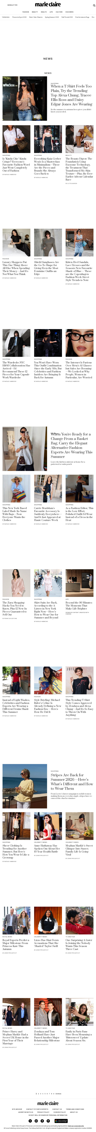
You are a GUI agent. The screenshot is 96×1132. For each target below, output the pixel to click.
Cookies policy (60, 1112)
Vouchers (69, 12)
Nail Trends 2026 (67, 17)
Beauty (35, 12)
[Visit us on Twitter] (30, 1121)
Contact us (57, 1109)
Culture (59, 12)
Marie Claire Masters (35, 17)
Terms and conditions (75, 1109)
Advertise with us (25, 1112)
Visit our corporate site (76, 1126)
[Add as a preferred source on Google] (68, 1121)
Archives (58, 1094)
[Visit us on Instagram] (36, 1121)
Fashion (25, 12)
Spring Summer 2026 (52, 17)
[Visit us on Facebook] (42, 1121)
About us (74, 1112)
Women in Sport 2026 (19, 17)
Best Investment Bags (82, 17)
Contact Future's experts (37, 1109)
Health (44, 12)
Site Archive (17, 1109)
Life (51, 12)
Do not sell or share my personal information (48, 1115)
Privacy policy (43, 1112)
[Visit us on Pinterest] (48, 1121)
